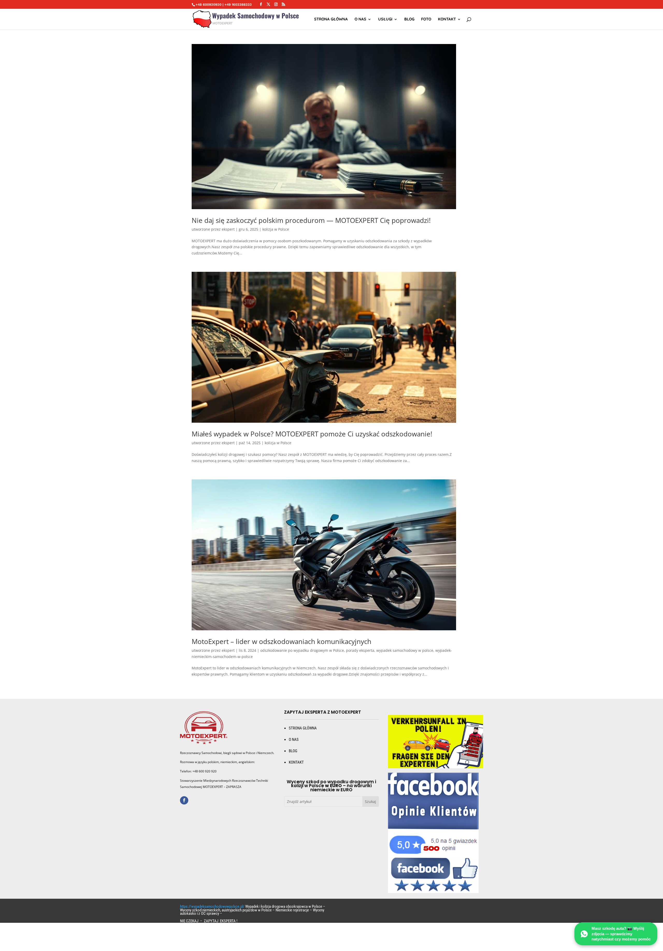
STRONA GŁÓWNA (331, 19)
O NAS (360, 19)
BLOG (293, 751)
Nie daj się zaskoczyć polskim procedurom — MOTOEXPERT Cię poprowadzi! (311, 220)
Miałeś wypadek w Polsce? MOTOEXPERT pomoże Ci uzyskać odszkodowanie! (312, 433)
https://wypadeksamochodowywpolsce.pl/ (212, 906)
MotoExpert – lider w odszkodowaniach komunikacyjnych (281, 641)
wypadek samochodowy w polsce (404, 650)
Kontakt (447, 19)
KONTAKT (296, 762)
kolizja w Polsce (275, 229)
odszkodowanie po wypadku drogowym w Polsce (302, 650)
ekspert (228, 229)
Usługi (385, 19)
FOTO (426, 19)
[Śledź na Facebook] (184, 800)
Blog (409, 19)
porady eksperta (360, 650)
